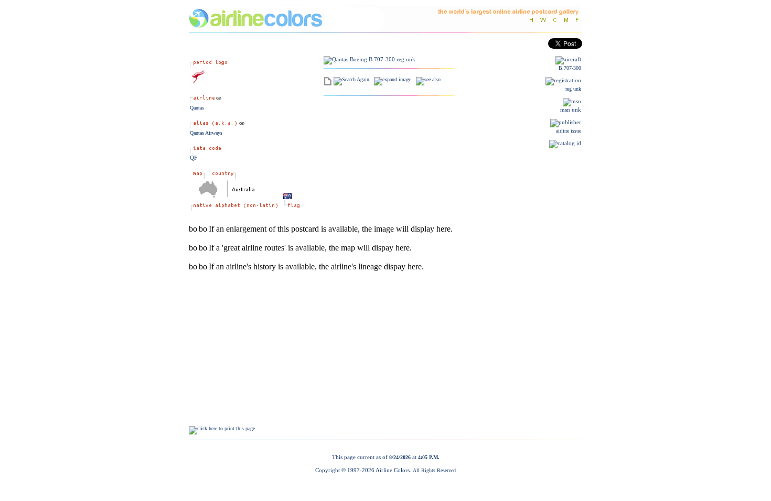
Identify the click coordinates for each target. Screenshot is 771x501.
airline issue (568, 131)
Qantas (197, 108)
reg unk (573, 89)
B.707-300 (570, 68)
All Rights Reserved (434, 470)
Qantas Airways (206, 133)
